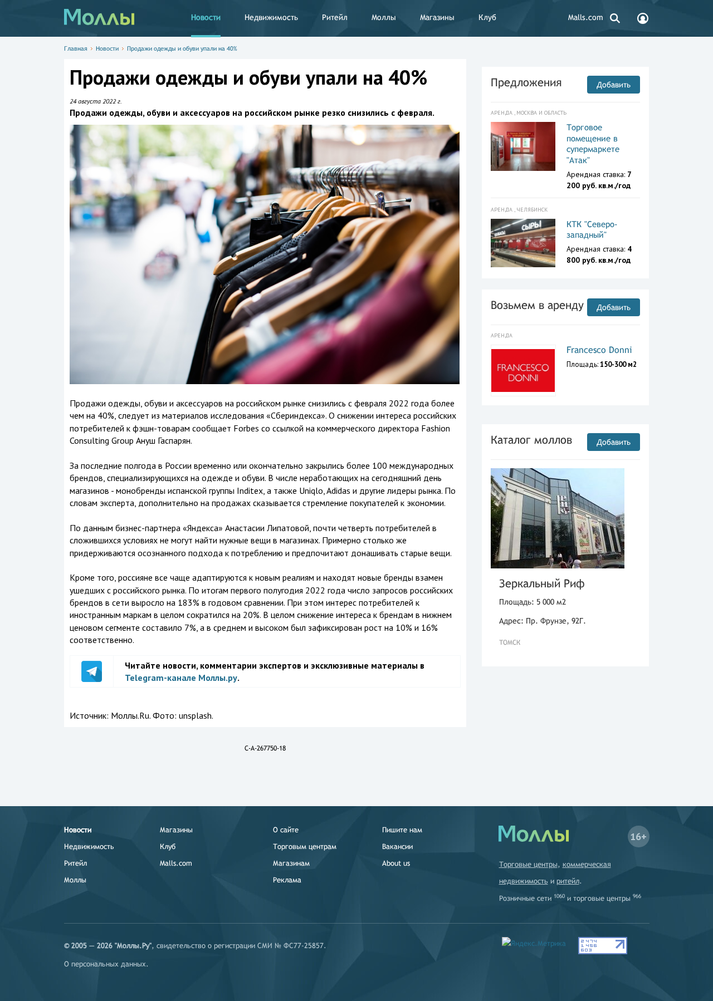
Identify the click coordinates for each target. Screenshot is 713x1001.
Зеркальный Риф (542, 583)
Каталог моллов (531, 439)
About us (396, 863)
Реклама (287, 880)
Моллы (384, 17)
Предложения (526, 82)
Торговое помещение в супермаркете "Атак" (593, 143)
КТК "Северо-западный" (592, 229)
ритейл (567, 881)
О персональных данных (105, 964)
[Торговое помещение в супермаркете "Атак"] (523, 146)
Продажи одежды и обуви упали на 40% (182, 48)
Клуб (487, 17)
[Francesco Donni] (523, 370)
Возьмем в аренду (537, 304)
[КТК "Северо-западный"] (523, 243)
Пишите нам (402, 830)
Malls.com (585, 17)
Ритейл (335, 17)
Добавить (614, 84)
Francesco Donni (599, 350)
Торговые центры (528, 864)
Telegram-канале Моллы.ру (181, 677)
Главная (75, 48)
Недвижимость (271, 17)
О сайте (286, 830)
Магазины (437, 17)
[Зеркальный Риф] (557, 518)
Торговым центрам (304, 846)
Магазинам (291, 863)
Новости (206, 17)
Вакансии (397, 846)
